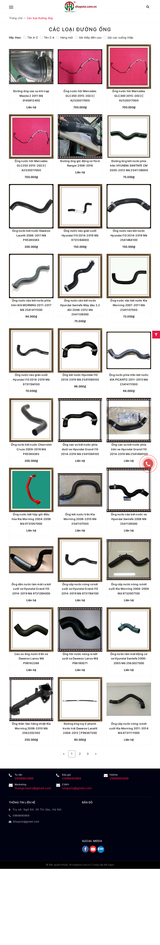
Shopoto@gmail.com (26, 821)
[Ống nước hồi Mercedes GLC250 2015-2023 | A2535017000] (31, 136)
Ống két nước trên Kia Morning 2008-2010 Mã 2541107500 (80, 519)
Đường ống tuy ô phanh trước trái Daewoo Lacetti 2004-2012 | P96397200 (80, 728)
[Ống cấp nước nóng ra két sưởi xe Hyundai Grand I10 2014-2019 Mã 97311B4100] (80, 560)
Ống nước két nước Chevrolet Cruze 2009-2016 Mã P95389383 (31, 449)
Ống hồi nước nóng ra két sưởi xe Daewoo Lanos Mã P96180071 (80, 658)
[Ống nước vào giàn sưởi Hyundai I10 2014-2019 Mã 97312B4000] (80, 206)
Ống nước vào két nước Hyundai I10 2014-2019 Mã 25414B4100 (128, 235)
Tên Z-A (49, 37)
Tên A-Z (32, 37)
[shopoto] (80, 7)
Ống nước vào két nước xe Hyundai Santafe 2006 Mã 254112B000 (129, 519)
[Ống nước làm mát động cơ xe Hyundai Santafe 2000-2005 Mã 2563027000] (129, 629)
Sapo (111, 864)
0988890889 (24, 778)
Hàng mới (66, 37)
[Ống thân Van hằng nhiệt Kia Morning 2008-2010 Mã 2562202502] (31, 699)
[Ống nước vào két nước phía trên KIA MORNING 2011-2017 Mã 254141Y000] (31, 276)
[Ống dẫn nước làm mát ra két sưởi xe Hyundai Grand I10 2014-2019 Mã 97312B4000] (31, 560)
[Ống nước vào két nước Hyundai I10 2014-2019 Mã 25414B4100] (129, 206)
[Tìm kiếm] (147, 6)
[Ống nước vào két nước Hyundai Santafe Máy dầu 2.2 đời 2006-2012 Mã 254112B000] (80, 276)
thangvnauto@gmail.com (33, 788)
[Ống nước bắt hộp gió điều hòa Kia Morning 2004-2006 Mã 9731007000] (31, 490)
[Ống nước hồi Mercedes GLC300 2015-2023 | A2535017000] (129, 66)
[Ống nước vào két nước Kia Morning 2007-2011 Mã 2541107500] (129, 276)
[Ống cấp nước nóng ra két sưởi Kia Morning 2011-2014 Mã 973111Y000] (129, 699)
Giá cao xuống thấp (120, 37)
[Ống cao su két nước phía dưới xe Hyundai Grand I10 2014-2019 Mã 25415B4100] (80, 420)
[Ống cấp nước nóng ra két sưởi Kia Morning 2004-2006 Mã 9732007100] (129, 560)
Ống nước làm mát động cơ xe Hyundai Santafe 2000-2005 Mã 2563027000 (128, 658)
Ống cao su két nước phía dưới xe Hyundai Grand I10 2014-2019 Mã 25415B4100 (80, 449)
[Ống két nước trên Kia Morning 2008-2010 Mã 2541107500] (80, 490)
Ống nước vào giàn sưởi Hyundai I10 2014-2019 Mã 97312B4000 (80, 235)
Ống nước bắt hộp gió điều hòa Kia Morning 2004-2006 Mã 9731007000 (31, 519)
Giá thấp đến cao (90, 37)
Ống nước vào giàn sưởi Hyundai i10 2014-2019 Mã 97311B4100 (31, 379)
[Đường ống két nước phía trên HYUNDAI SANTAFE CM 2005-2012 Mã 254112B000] (129, 136)
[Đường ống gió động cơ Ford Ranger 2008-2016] (80, 136)
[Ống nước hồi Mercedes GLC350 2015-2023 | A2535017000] (80, 66)
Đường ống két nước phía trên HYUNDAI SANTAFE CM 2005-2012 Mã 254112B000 (129, 165)
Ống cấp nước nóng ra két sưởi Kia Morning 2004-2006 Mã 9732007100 (129, 589)
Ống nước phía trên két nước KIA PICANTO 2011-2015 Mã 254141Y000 (128, 379)
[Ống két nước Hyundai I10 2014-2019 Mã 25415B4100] (80, 350)
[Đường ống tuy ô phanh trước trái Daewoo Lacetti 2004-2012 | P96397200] (80, 699)
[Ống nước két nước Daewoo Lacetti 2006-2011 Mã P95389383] (31, 206)
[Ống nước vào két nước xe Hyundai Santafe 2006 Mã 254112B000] (129, 490)
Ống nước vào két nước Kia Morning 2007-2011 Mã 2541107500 (128, 305)
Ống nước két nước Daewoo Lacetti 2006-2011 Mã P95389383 (31, 235)
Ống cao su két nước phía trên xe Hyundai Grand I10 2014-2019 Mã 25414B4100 (129, 449)
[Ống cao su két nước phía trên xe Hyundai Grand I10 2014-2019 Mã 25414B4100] (129, 420)
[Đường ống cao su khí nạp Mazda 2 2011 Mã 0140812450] (31, 66)
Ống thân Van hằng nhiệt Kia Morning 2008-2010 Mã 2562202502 (31, 728)
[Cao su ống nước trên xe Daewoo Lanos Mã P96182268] (31, 629)
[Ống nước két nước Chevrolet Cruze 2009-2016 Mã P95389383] (31, 420)
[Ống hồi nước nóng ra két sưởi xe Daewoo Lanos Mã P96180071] (80, 629)
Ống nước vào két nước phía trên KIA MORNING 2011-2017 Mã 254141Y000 (31, 305)
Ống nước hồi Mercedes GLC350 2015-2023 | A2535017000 (79, 95)
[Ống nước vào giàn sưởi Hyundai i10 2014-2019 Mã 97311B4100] (31, 350)
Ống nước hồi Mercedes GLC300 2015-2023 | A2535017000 (128, 95)
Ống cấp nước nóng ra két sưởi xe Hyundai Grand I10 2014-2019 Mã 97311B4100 (80, 589)
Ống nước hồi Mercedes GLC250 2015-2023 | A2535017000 (31, 165)
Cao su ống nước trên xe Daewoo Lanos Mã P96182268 (31, 658)
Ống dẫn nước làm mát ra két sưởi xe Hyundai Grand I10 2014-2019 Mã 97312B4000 (31, 589)
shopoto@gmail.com (77, 788)
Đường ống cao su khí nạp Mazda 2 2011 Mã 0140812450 (31, 95)
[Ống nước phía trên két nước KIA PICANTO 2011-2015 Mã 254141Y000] (129, 350)
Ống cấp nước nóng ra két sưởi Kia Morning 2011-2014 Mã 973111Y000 (128, 728)
